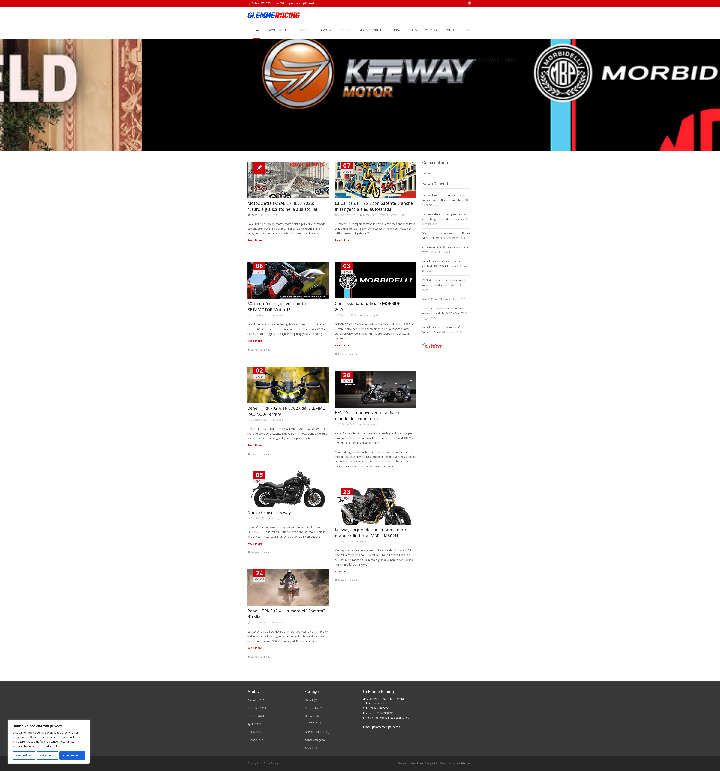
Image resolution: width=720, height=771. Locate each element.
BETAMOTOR (324, 30)
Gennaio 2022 (256, 740)
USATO (412, 30)
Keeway (394, 215)
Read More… (256, 240)
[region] (49, 742)
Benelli (374, 215)
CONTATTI (452, 30)
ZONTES (346, 30)
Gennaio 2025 (256, 700)
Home (256, 30)
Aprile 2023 (254, 724)
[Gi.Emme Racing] (271, 14)
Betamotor (384, 215)
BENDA (395, 30)
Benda (366, 215)
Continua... (266, 89)
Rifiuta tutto (47, 755)
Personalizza (24, 755)
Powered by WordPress (411, 763)
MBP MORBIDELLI (370, 30)
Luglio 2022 (255, 732)
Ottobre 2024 (256, 716)
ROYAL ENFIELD (278, 30)
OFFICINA (431, 30)
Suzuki (402, 215)
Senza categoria (371, 315)
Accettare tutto (72, 755)
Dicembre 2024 (257, 708)
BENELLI (302, 30)
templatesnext (463, 763)
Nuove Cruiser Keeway (269, 512)
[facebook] (469, 4)
